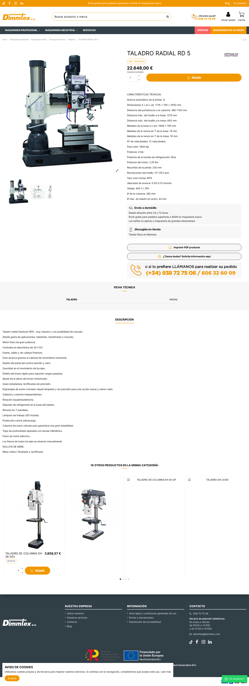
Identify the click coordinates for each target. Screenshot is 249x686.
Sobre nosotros (75, 613)
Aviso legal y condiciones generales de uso (152, 613)
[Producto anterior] (244, 39)
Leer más (166, 671)
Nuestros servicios (77, 617)
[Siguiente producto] (245, 39)
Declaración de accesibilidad (145, 621)
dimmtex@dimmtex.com (206, 634)
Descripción (124, 319)
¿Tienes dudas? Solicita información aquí (187, 256)
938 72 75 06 (200, 613)
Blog (227, 3)
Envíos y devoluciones (141, 617)
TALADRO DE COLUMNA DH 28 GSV (23, 555)
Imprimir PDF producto (187, 247)
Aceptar (12, 678)
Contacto (241, 3)
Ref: (131, 61)
